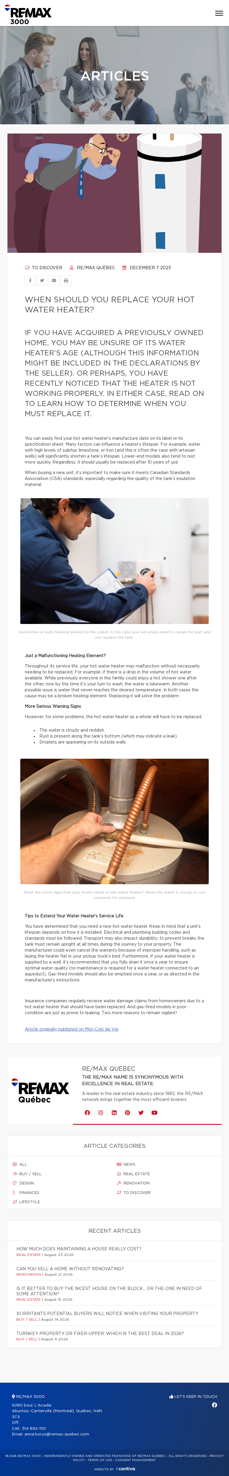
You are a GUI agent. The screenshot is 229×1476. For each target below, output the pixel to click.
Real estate (136, 1174)
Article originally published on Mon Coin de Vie (71, 1029)
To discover (46, 268)
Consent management (135, 1460)
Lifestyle (29, 1202)
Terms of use (100, 1460)
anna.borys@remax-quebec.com (56, 1434)
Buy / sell (30, 1174)
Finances (28, 1193)
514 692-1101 (34, 1429)
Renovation (136, 1183)
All (22, 1165)
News (128, 1165)
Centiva (125, 1469)
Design (26, 1183)
